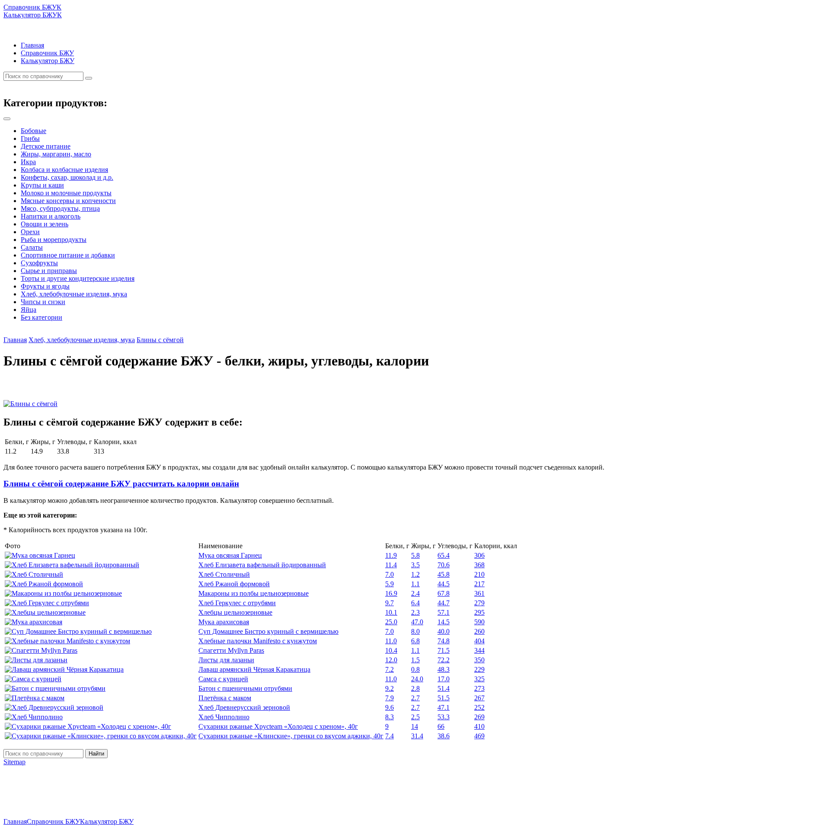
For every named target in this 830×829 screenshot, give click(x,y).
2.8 (415, 688)
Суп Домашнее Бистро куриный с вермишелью (268, 631)
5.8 (415, 555)
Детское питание (45, 146)
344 (479, 650)
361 (479, 593)
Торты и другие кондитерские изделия (77, 278)
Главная (32, 45)
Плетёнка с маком (224, 698)
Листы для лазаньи (226, 660)
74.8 (443, 641)
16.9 (391, 593)
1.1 (415, 584)
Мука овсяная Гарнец (230, 555)
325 (479, 679)
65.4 (443, 555)
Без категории (41, 317)
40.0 (443, 631)
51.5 (443, 698)
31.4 (417, 736)
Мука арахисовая (223, 622)
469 (479, 736)
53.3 (443, 717)
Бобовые (33, 130)
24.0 (417, 679)
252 (479, 707)
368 (479, 565)
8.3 (389, 717)
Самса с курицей (223, 679)
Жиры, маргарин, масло (56, 154)
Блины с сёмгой (160, 339)
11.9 (391, 555)
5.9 (389, 584)
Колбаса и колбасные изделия (64, 169)
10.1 (391, 612)
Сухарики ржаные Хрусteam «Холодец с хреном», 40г (278, 726)
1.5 (415, 660)
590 (479, 622)
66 (440, 726)
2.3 (415, 612)
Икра (28, 161)
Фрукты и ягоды (45, 286)
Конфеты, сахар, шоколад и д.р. (67, 177)
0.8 (415, 669)
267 (479, 698)
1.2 (415, 574)
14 (414, 726)
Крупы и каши (42, 185)
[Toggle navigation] (6, 119)
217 (479, 584)
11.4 (391, 565)
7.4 (389, 736)
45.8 (443, 574)
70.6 (443, 565)
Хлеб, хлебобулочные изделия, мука (74, 294)
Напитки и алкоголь (50, 216)
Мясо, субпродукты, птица (60, 208)
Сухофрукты (39, 263)
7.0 (389, 574)
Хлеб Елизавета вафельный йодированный (262, 565)
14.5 (443, 622)
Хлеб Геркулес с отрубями (237, 603)
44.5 (443, 584)
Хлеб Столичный (224, 574)
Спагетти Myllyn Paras (231, 650)
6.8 (415, 641)
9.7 (389, 603)
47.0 (417, 622)
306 (479, 555)
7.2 (389, 669)
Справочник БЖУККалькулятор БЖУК (32, 11)
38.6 (443, 736)
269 (479, 717)
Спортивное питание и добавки (68, 255)
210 (479, 574)
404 (479, 641)
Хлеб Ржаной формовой (234, 584)
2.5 (415, 717)
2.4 (415, 593)
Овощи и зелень (44, 224)
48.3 (443, 669)
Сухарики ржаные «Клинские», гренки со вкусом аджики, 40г (290, 736)
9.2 (389, 688)
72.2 (443, 660)
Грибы (30, 138)
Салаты (32, 247)
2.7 (415, 698)
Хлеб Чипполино (223, 717)
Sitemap (14, 761)
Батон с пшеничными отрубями (245, 688)
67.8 (443, 593)
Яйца (28, 309)
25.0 (391, 622)
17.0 (443, 679)
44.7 (443, 603)
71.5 (443, 650)
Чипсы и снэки (43, 301)
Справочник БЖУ (47, 53)
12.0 (391, 660)
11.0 (391, 641)
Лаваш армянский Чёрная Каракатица (254, 669)
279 (479, 603)
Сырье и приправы (49, 270)
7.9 (389, 698)
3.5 (415, 565)
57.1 (443, 612)
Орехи (30, 231)
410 (479, 726)
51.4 (443, 688)
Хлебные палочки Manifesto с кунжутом (257, 641)
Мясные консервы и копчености (68, 200)
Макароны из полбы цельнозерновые (253, 593)
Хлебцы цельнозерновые (235, 612)
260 (479, 631)
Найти (96, 753)
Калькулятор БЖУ (47, 60)
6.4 (415, 603)
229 (479, 669)
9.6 (389, 707)
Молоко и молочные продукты (66, 193)
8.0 (415, 631)
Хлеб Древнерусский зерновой (244, 707)
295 (479, 612)
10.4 (391, 650)
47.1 (443, 707)
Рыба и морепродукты (53, 239)
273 (479, 688)
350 (479, 660)
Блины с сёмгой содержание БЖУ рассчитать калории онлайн (121, 483)
